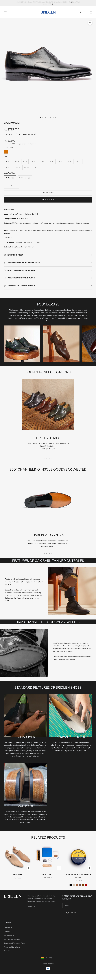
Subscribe (71, 913)
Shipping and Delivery (12, 939)
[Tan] (6, 152)
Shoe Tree (17, 874)
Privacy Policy (9, 935)
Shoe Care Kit (48, 874)
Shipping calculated (20, 144)
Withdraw (7, 951)
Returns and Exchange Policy (14, 943)
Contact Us (8, 928)
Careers (7, 931)
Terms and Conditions (12, 947)
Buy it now (48, 200)
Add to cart (48, 193)
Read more (31, 907)
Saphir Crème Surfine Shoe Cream (78, 875)
